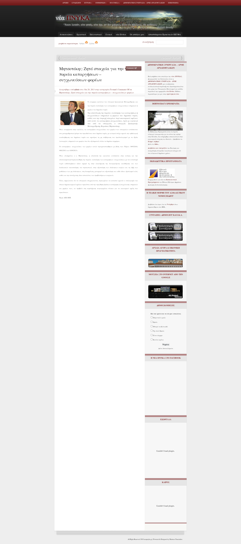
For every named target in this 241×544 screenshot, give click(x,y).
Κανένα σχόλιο (158, 340)
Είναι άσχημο (157, 335)
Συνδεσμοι (76, 3)
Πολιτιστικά (96, 34)
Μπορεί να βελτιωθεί (160, 327)
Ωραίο (155, 322)
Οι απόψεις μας (137, 34)
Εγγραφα (88, 3)
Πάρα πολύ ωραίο (159, 318)
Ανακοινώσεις (66, 34)
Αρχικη (65, 3)
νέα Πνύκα (121, 34)
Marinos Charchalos (175, 539)
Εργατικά (81, 34)
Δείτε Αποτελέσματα (165, 348)
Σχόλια (92, 44)
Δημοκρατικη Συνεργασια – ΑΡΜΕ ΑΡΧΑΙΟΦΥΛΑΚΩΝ (144, 3)
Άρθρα (82, 44)
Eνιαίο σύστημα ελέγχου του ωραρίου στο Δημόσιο (72, 58)
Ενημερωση (101, 3)
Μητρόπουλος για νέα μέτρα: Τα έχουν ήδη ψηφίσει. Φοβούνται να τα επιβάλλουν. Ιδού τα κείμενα (170, 58)
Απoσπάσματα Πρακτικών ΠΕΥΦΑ (164, 34)
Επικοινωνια (173, 3)
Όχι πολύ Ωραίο (158, 331)
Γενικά (109, 34)
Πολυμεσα (115, 3)
